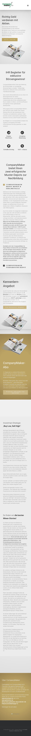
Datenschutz (16, 730)
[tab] (15, 186)
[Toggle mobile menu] (28, 5)
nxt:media (25, 729)
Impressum (11, 730)
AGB (21, 730)
